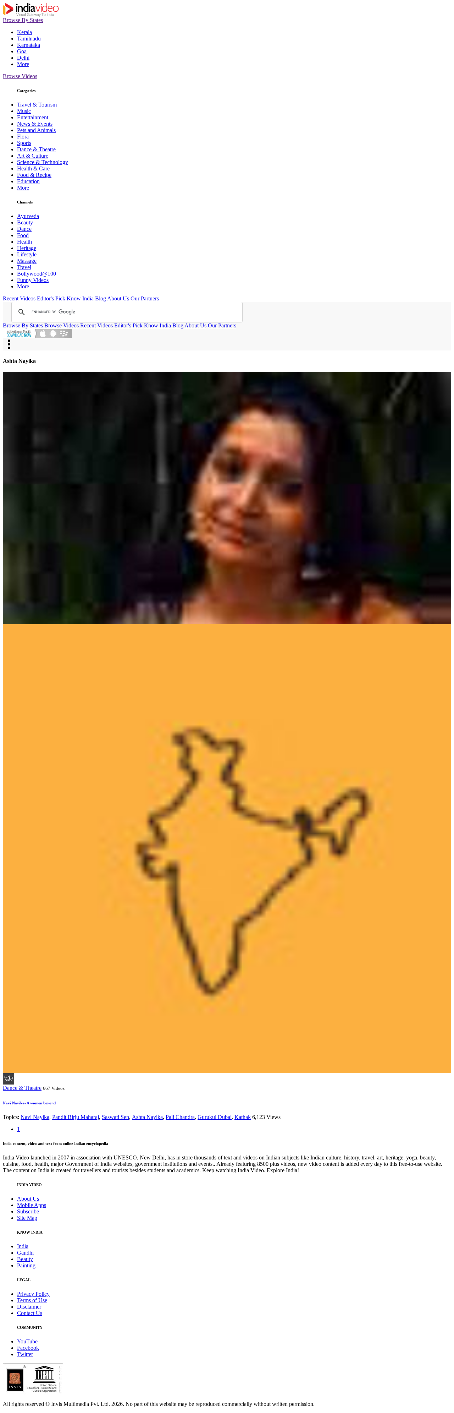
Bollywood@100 (36, 274)
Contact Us (29, 1313)
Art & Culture (32, 156)
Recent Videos (19, 298)
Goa (22, 51)
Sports (24, 143)
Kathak (242, 1117)
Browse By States (23, 20)
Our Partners (145, 298)
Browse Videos (20, 76)
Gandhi (25, 1253)
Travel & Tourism (37, 105)
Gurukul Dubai (215, 1117)
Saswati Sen (115, 1117)
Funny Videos (33, 280)
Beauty (25, 222)
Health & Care (33, 168)
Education (28, 181)
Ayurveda (28, 216)
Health (24, 242)
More (23, 64)
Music (24, 111)
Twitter (25, 1354)
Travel (24, 267)
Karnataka (28, 45)
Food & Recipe (34, 175)
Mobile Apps (31, 1205)
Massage (27, 261)
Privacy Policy (33, 1294)
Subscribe (28, 1211)
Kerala (24, 32)
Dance (24, 229)
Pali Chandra (180, 1117)
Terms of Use (32, 1300)
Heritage (26, 248)
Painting (26, 1265)
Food (23, 235)
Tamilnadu (29, 39)
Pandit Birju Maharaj (75, 1117)
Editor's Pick (51, 298)
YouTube (27, 1341)
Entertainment (32, 117)
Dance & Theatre (36, 149)
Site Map (27, 1218)
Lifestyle (27, 254)
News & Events (34, 124)
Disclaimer (29, 1307)
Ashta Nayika (147, 1117)
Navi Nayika (35, 1117)
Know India (80, 298)
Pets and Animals (36, 130)
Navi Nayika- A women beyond (29, 1103)
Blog (100, 298)
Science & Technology (42, 162)
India (22, 1246)
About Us (118, 298)
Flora (23, 137)
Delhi (23, 58)
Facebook (28, 1348)
